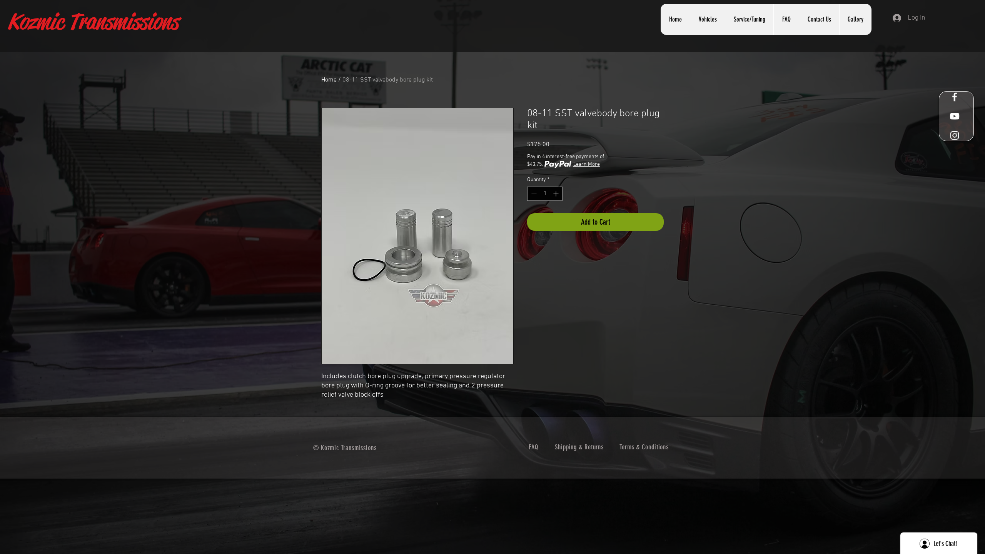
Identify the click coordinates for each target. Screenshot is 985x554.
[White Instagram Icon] (954, 135)
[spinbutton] (545, 193)
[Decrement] (533, 193)
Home (329, 80)
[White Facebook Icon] (954, 97)
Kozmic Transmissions (93, 21)
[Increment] (556, 193)
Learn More (586, 164)
